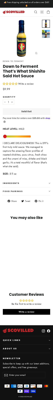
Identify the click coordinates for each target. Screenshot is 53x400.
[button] (10, 83)
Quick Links (11, 340)
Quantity (9, 97)
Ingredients (11, 183)
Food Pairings (13, 191)
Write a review (26, 311)
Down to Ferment (13, 61)
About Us (10, 348)
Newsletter (12, 358)
